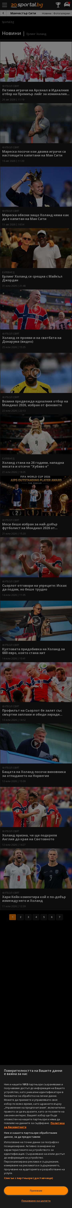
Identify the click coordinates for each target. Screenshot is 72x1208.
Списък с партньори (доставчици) (28, 1178)
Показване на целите (36, 1200)
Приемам (36, 1190)
